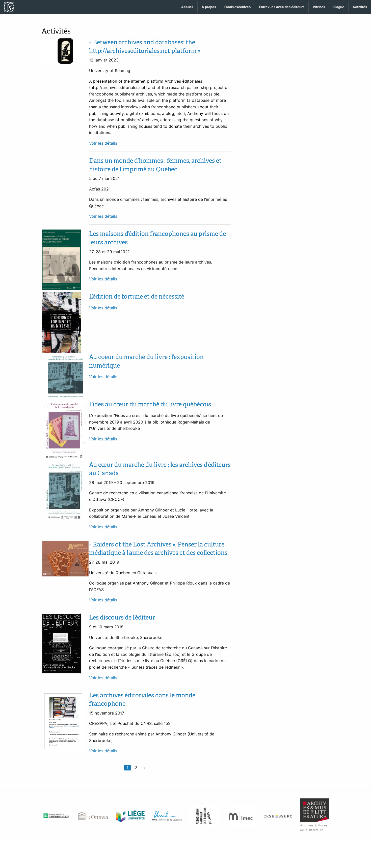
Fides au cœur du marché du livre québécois (150, 404)
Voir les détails (103, 143)
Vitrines (319, 7)
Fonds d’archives (237, 7)
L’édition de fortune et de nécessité (136, 296)
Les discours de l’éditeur (122, 617)
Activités (360, 7)
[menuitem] (187, 7)
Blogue (338, 7)
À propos (209, 7)
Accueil (187, 7)
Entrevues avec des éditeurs (281, 7)
